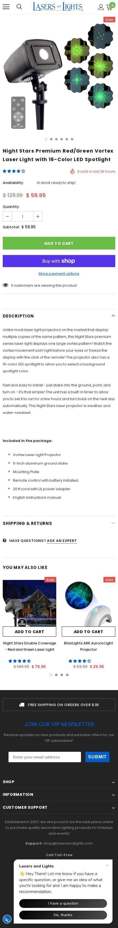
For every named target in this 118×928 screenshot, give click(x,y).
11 (12, 285)
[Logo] (58, 7)
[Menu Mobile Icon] (6, 7)
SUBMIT (97, 757)
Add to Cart (29, 631)
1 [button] (46, 139)
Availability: (13, 182)
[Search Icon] (19, 7)
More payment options (59, 273)
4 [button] (61, 139)
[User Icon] (101, 7)
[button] (14, 171)
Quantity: (11, 206)
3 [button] (56, 139)
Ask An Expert (62, 540)
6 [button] (72, 139)
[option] (59, 73)
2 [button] (51, 139)
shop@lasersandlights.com (68, 843)
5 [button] (67, 139)
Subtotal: (11, 227)
